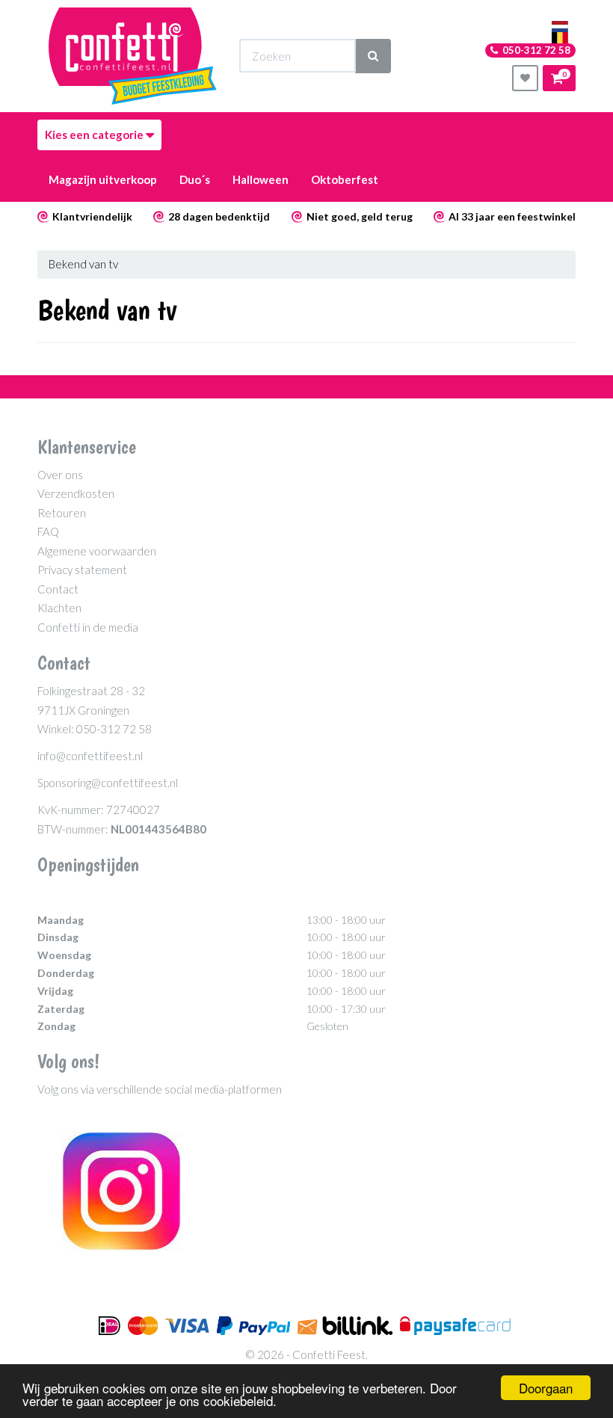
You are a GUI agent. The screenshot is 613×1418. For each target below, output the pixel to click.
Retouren (61, 513)
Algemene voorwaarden (96, 551)
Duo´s (194, 179)
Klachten (59, 607)
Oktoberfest (344, 179)
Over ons (60, 474)
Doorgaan (546, 1387)
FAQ (48, 531)
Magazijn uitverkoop (103, 179)
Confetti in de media (87, 627)
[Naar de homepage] (132, 56)
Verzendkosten (75, 493)
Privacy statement (82, 569)
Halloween (260, 179)
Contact (57, 589)
